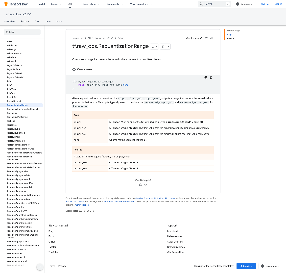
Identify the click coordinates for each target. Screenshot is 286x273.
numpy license (82, 205)
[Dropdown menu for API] (76, 4)
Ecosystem (89, 3)
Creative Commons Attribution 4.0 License (155, 198)
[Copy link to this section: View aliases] (95, 69)
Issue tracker (174, 231)
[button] (143, 69)
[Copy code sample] (211, 77)
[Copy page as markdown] (163, 46)
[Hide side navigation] (40, 267)
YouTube (53, 252)
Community (112, 3)
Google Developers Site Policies (119, 201)
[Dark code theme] (205, 77)
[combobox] (214, 4)
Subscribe (246, 266)
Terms (51, 266)
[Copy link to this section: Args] (82, 115)
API (70, 3)
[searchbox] (22, 32)
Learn (54, 3)
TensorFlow (77, 38)
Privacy (62, 266)
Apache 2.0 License (75, 201)
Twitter (52, 247)
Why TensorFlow (139, 3)
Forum (51, 236)
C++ (37, 21)
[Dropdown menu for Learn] (61, 4)
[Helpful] (206, 38)
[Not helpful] (211, 38)
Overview (9, 21)
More (59, 21)
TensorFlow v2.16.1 (18, 14)
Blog (50, 231)
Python (25, 21)
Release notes (174, 236)
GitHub (265, 3)
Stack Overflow (175, 241)
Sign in (278, 4)
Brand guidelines (176, 247)
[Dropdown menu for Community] (123, 4)
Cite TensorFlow (175, 252)
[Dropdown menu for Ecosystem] (99, 4)
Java (47, 21)
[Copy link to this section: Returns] (85, 150)
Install (42, 3)
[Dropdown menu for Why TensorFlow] (152, 4)
